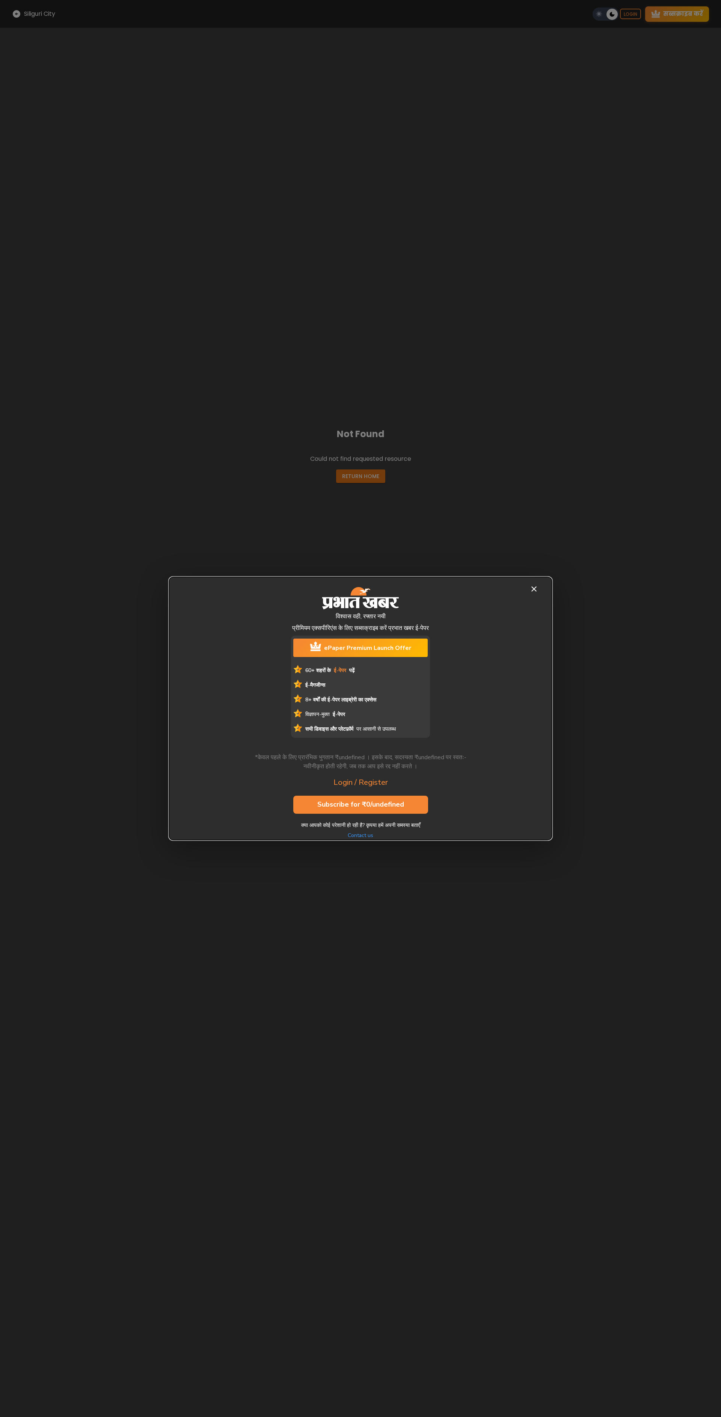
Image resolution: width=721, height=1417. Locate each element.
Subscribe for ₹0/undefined (360, 804)
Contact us (360, 835)
